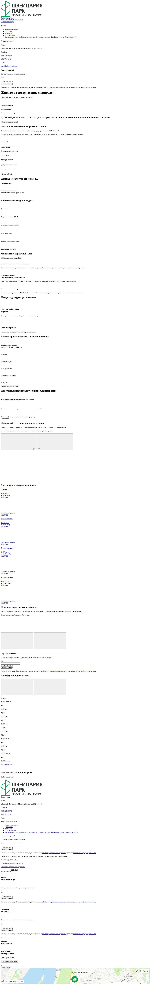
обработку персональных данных (54, 87)
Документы (9, 31)
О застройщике (10, 35)
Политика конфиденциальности (12, 863)
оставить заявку (7, 84)
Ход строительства (11, 30)
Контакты (8, 33)
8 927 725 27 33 (17, 20)
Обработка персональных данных (13, 867)
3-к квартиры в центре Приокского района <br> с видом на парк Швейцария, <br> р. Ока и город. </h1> (41, 37)
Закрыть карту (6, 967)
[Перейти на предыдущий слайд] (17, 687)
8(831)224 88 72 (6, 20)
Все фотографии (6, 764)
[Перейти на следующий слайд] (50, 687)
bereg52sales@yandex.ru (9, 66)
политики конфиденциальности (84, 87)
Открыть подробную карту (10, 386)
